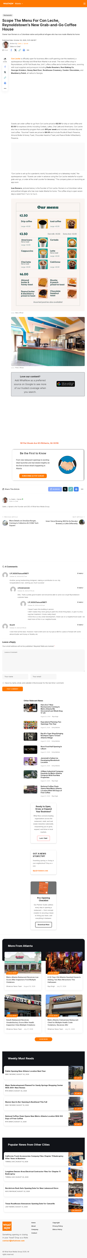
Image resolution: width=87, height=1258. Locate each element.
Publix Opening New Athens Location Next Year (25, 1071)
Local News (12, 973)
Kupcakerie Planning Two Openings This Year (51, 723)
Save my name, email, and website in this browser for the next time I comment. (34, 683)
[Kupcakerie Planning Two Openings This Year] (30, 725)
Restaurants (8, 15)
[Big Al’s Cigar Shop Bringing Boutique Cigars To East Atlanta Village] (30, 737)
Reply (81, 573)
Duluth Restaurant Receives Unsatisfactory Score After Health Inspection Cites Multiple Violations (20, 1022)
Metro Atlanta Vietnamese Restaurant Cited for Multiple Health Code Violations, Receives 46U (63, 1022)
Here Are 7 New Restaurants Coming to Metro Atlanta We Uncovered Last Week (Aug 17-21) (52, 709)
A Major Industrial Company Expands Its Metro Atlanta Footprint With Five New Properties (52, 774)
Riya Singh (55, 716)
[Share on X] (15, 50)
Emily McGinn (56, 727)
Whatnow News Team (14, 986)
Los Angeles (76, 1210)
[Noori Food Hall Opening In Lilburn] (30, 750)
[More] (28, 50)
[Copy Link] (20, 50)
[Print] (24, 50)
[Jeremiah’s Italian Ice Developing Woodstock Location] (30, 761)
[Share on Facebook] (11, 50)
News (79, 1164)
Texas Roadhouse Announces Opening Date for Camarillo (30, 1204)
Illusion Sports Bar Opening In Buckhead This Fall (26, 1102)
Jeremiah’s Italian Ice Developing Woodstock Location (50, 760)
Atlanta (78, 1078)
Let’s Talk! (43, 838)
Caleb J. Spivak (23, 43)
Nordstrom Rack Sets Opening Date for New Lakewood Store (31, 1188)
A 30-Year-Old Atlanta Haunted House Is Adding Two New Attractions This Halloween (64, 979)
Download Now (43, 924)
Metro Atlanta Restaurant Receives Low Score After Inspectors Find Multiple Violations (22, 979)
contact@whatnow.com (13, 1241)
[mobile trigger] (85, 3)
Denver (78, 1195)
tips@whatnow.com (40, 871)
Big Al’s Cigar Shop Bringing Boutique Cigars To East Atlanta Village (52, 736)
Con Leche (15, 59)
